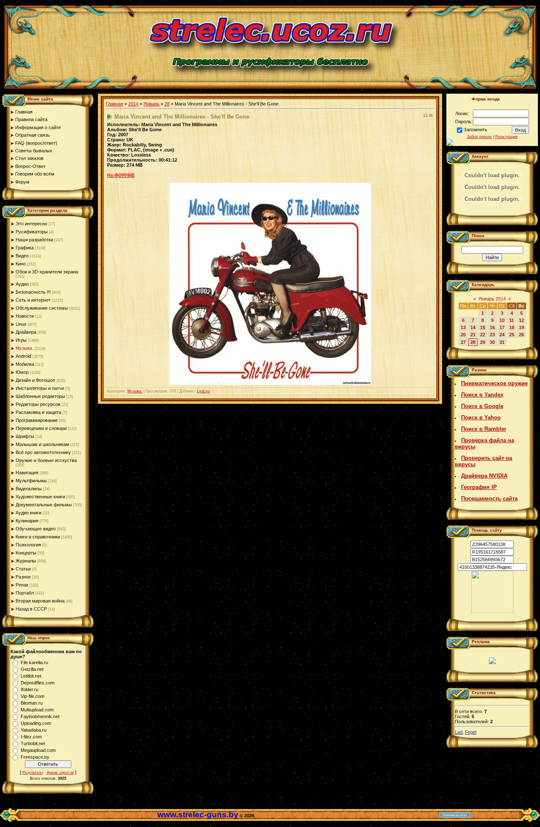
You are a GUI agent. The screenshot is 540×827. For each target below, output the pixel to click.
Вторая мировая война (40, 600)
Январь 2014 (492, 298)
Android (23, 356)
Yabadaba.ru (33, 729)
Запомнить (475, 129)
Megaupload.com (38, 750)
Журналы (26, 560)
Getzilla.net (32, 669)
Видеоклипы (29, 488)
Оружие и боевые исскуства (46, 460)
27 (463, 342)
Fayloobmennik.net (40, 716)
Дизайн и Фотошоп (35, 380)
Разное (23, 576)
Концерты (26, 552)
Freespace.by (35, 756)
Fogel (470, 732)
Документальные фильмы (44, 504)
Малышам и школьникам (42, 444)
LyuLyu (203, 391)
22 (482, 334)
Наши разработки (34, 239)
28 (167, 103)
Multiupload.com (37, 709)
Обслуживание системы (42, 308)
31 (502, 342)
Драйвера (26, 332)
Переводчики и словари (41, 428)
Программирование (37, 420)
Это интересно (31, 223)
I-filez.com (31, 736)
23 (492, 334)
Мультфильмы (31, 480)
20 (463, 334)
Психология (28, 544)
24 (502, 334)
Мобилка (25, 364)
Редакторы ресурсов (38, 404)
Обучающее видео (36, 528)
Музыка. (24, 348)
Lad (458, 732)
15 (482, 327)
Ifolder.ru (29, 689)
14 (472, 327)
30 (492, 342)
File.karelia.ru (34, 662)
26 (521, 334)
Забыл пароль (479, 137)
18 (511, 327)
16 (492, 327)
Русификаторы (32, 231)
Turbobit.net (33, 743)
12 (521, 320)
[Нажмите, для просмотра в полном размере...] (270, 383)
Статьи (23, 568)
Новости (25, 316)
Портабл (25, 592)
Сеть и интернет (33, 300)
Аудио (22, 283)
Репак (22, 584)
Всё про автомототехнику (43, 452)
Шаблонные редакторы (40, 396)
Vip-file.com (32, 696)
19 (521, 327)
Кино (21, 263)
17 (502, 327)
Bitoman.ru (32, 702)
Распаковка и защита (38, 412)
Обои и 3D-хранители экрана (47, 271)
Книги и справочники (38, 536)
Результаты (32, 772)
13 (463, 327)
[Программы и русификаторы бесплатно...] (492, 611)
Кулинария (27, 520)
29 (482, 342)
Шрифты (25, 436)
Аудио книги (28, 512)
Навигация (27, 472)
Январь (151, 103)
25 (511, 334)
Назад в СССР (31, 608)
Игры (21, 340)
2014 (133, 103)
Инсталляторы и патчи (40, 388)
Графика (25, 247)
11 (511, 320)
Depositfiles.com (37, 682)
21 (472, 334)
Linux (21, 324)
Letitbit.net (31, 675)
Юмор (22, 372)
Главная (114, 103)
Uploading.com (36, 723)
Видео (22, 255)
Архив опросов (60, 772)
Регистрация (506, 137)
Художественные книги (40, 496)
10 (502, 320)
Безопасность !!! (33, 292)
